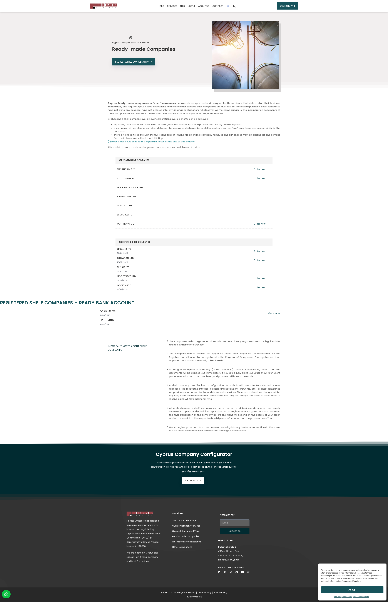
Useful (191, 6)
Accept (352, 589)
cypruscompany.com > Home (130, 42)
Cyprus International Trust (186, 531)
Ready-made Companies (185, 536)
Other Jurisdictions (182, 547)
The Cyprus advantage (184, 520)
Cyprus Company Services (186, 525)
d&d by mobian (194, 596)
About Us (203, 6)
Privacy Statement (361, 596)
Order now (260, 169)
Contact (218, 6)
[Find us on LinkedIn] (218, 572)
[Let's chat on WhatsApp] (6, 594)
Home (161, 6)
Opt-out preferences (343, 596)
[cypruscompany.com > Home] (130, 37)
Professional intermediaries (186, 541)
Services (172, 6)
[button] (234, 5)
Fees (182, 6)
